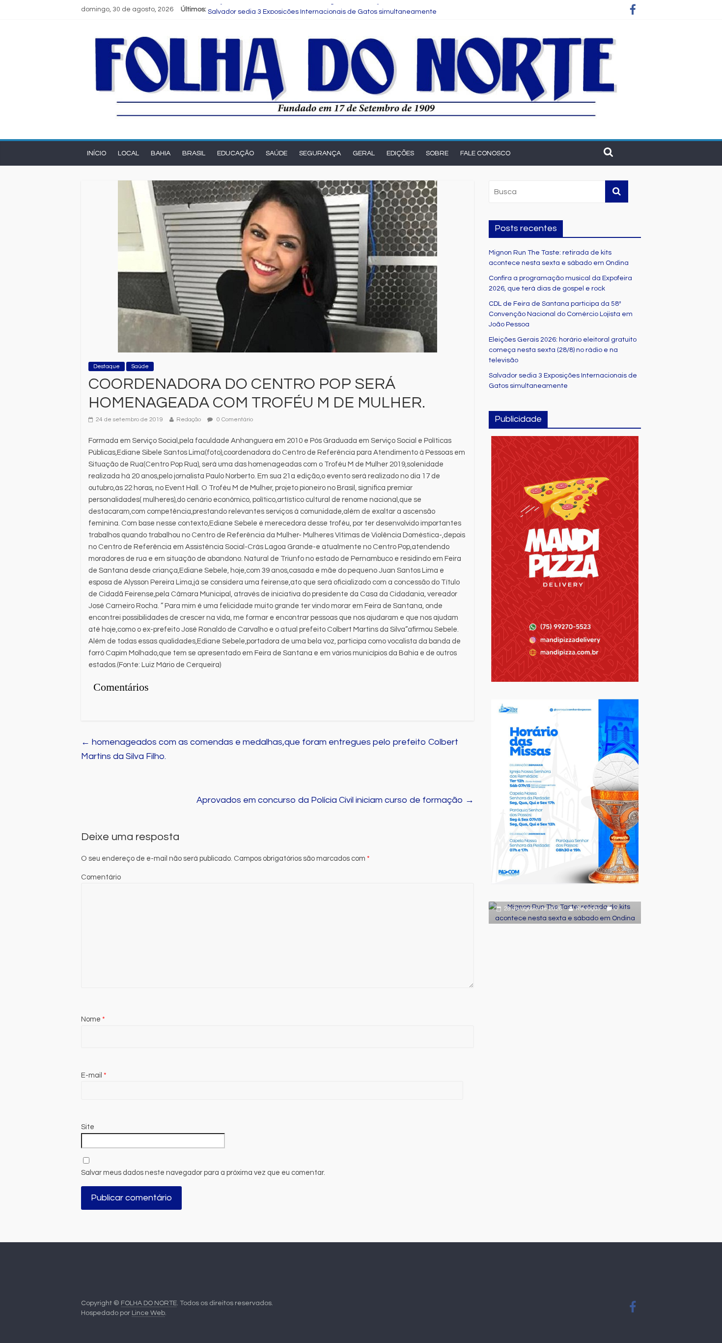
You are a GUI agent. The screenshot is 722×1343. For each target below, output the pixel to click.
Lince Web (148, 1313)
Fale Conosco (485, 153)
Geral (364, 153)
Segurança (320, 153)
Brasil (193, 153)
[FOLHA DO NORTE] (356, 35)
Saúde (276, 153)
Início (96, 153)
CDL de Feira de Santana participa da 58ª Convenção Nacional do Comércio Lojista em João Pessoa (561, 314)
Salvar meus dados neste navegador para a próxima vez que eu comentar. (203, 1172)
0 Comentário (234, 419)
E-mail (94, 1075)
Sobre (437, 153)
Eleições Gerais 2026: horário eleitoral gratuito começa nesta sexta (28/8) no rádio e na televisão (362, 9)
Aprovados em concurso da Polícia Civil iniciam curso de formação (335, 800)
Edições (400, 153)
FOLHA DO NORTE (149, 1303)
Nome (93, 1019)
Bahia (160, 153)
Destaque (106, 366)
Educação (235, 153)
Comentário (101, 877)
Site (87, 1127)
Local (128, 153)
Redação (188, 419)
